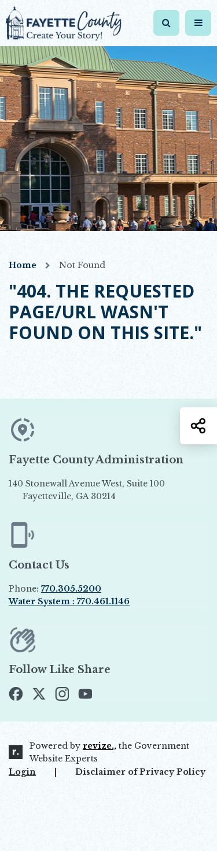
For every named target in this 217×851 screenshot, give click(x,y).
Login (22, 772)
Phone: (55, 589)
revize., (99, 746)
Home (22, 265)
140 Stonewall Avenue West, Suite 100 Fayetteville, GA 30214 (106, 490)
